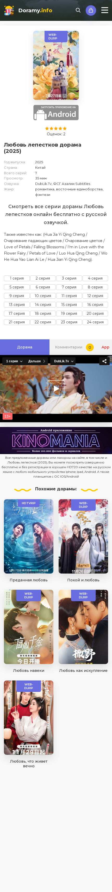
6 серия (43, 287)
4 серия (95, 278)
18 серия (43, 313)
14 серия (43, 304)
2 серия (43, 278)
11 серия (69, 295)
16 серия (95, 304)
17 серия (17, 313)
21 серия (17, 322)
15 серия (69, 304)
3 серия (69, 278)
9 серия (16, 295)
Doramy (35, 10)
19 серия (69, 313)
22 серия (43, 322)
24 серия (95, 322)
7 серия (69, 287)
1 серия (17, 278)
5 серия (17, 287)
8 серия (95, 287)
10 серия (43, 295)
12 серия (95, 295)
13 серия (17, 304)
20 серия (95, 313)
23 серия (69, 322)
